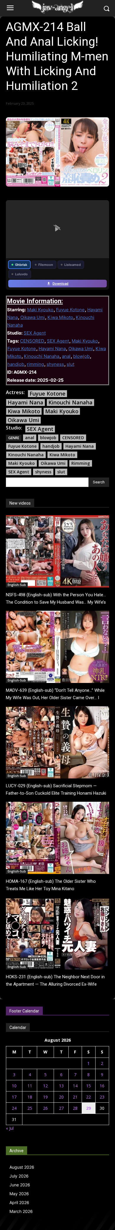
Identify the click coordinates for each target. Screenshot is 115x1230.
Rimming (80, 463)
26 (45, 1108)
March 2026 (21, 1211)
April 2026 (19, 1202)
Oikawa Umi (32, 317)
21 (75, 1097)
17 (14, 1097)
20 (61, 1097)
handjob (15, 364)
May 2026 (19, 1193)
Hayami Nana (52, 348)
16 (102, 1086)
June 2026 (19, 1184)
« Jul (10, 1128)
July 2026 (19, 1175)
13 (61, 1086)
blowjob (81, 356)
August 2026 (21, 1167)
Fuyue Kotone (70, 309)
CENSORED (32, 341)
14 (75, 1086)
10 (14, 1086)
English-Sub (17, 585)
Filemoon (45, 265)
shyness (55, 364)
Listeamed (72, 265)
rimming (35, 364)
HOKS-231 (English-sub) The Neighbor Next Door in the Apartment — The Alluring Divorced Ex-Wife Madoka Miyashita (55, 984)
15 (88, 1086)
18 (29, 1097)
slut (70, 364)
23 (102, 1097)
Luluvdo (21, 274)
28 (75, 1108)
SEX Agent (35, 333)
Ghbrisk (21, 265)
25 (29, 1108)
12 (45, 1086)
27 (61, 1108)
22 (88, 1097)
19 (45, 1097)
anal (66, 356)
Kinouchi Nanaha (41, 356)
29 (88, 1108)
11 (29, 1086)
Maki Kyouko (40, 309)
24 (14, 1108)
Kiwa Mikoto (60, 317)
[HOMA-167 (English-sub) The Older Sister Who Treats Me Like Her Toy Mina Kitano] (57, 838)
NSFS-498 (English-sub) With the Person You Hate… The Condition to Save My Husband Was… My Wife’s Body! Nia (56, 602)
